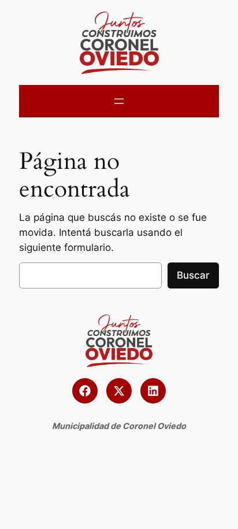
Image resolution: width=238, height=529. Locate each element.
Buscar (193, 275)
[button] (85, 391)
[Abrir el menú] (119, 101)
